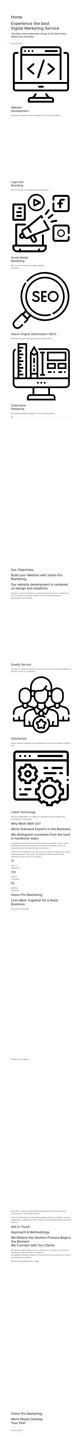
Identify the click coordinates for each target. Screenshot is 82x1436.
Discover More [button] (16, 43)
